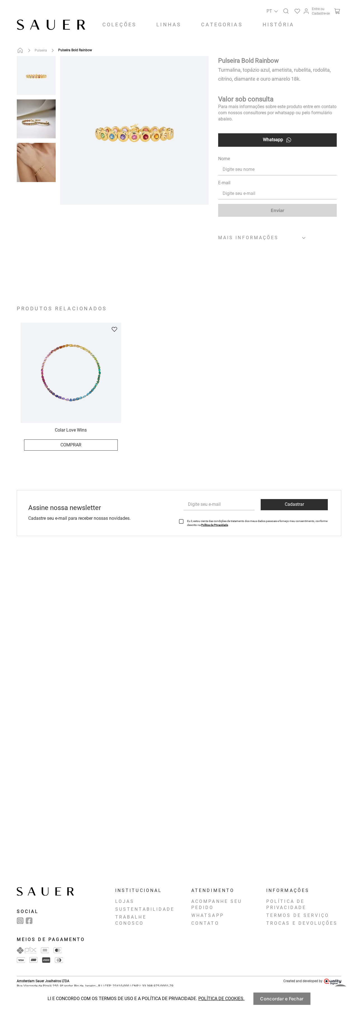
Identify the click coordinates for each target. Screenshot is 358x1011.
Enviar (277, 210)
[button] (285, 10)
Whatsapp (273, 139)
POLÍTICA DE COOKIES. (221, 998)
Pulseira (41, 50)
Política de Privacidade (214, 525)
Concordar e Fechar (281, 998)
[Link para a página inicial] (21, 50)
